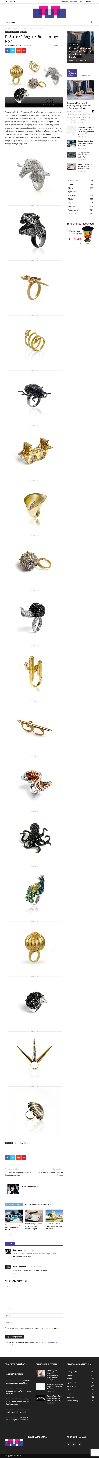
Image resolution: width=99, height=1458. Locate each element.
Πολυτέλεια (15, 32)
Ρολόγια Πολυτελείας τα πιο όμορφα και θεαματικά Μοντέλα (54, 1398)
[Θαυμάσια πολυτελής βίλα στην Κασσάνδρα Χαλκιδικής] (14, 1216)
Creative (15, 28)
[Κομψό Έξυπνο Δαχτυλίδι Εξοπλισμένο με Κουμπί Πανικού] (40, 1373)
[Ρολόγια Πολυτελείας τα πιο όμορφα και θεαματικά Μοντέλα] (40, 1398)
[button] (91, 22)
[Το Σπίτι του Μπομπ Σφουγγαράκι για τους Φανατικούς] (54, 1216)
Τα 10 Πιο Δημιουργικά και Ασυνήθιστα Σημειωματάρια (33, 1226)
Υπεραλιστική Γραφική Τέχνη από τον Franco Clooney (55, 1387)
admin (71, 60)
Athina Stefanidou (14, 45)
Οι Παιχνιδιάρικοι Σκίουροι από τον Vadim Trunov (84, 155)
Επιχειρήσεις (74, 44)
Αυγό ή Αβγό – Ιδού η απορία (16, 1412)
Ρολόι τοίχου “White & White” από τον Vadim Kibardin (17, 1401)
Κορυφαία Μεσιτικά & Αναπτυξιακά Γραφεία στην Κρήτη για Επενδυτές (79, 106)
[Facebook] (6, 1)
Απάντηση (16, 1259)
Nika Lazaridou (19, 1267)
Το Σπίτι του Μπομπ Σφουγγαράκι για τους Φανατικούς (54, 1226)
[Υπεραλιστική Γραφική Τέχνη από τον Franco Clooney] (40, 1386)
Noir (16, 1143)
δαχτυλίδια (24, 1143)
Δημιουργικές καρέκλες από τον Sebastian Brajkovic (18, 1173)
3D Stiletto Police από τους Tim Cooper (50, 1173)
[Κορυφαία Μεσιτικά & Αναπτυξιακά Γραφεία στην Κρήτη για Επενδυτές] (80, 90)
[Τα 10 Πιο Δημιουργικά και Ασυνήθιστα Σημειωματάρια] (34, 1216)
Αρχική (7, 28)
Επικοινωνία (90, 2)
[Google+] (10, 1)
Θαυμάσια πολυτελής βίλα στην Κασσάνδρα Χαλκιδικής (13, 1227)
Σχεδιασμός (23, 32)
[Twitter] (14, 1)
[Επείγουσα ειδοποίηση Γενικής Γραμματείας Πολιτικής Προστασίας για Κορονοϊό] (71, 129)
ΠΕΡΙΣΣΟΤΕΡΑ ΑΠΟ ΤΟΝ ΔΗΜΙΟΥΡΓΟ (38, 1205)
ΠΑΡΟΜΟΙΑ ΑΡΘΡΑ (13, 1205)
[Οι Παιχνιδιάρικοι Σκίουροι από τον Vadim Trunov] (71, 155)
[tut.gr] (49, 12)
